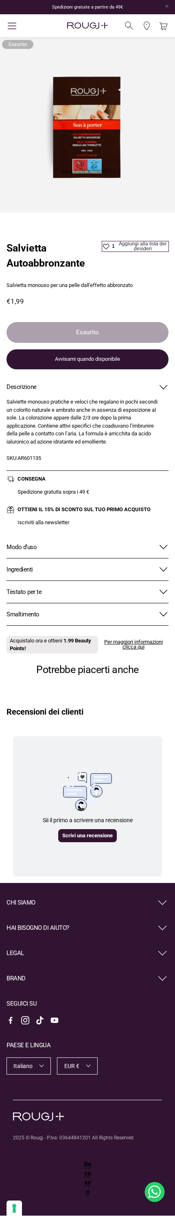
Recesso (88, 1178)
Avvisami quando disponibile (87, 359)
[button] (34, 25)
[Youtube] (54, 1020)
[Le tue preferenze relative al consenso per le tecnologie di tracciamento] (14, 1208)
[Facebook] (11, 1020)
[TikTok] (40, 1020)
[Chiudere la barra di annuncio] (167, 6)
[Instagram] (25, 1020)
